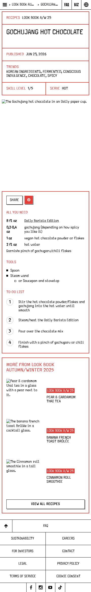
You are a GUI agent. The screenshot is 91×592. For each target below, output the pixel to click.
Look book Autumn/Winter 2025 (23, 4)
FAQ (45, 526)
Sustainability (22, 538)
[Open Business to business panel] (76, 4)
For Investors (22, 551)
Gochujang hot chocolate (50, 4)
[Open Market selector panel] (86, 4)
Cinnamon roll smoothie (59, 480)
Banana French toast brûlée (59, 440)
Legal (22, 563)
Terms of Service (23, 576)
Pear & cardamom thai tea (61, 399)
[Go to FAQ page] (67, 4)
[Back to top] (6, 526)
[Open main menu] (4, 4)
